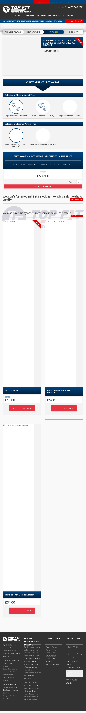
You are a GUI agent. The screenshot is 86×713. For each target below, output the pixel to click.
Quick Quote (50, 658)
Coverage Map (51, 656)
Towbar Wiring (51, 650)
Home (17, 15)
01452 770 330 (74, 7)
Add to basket (43, 186)
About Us (41, 15)
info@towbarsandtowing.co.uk (76, 654)
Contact (70, 15)
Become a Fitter (56, 2)
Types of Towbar (51, 647)
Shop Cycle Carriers (76, 199)
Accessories (28, 15)
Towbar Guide (51, 653)
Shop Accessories (77, 216)
